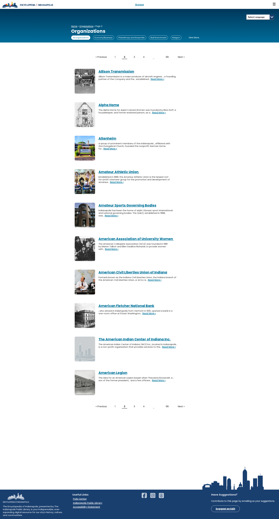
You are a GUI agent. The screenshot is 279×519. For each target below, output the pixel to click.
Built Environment (158, 37)
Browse (139, 4)
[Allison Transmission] (87, 69)
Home (74, 26)
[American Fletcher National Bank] (87, 303)
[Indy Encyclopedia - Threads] (163, 496)
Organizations (86, 26)
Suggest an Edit (225, 508)
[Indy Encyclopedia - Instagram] (154, 496)
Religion (176, 37)
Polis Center (80, 499)
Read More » (157, 79)
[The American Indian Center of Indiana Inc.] (87, 337)
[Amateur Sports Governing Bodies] (87, 203)
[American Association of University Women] (87, 236)
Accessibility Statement (86, 507)
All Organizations (81, 37)
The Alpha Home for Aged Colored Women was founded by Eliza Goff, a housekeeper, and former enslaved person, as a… (137, 111)
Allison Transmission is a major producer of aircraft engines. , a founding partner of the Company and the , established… (137, 78)
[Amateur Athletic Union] (87, 169)
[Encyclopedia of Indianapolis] (27, 4)
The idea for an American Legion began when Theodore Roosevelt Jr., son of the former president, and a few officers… (136, 379)
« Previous (101, 57)
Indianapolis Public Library (87, 503)
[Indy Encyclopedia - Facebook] (146, 496)
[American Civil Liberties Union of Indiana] (87, 270)
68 (167, 57)
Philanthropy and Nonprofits (131, 37)
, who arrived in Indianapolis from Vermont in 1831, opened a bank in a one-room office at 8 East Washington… (135, 312)
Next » (181, 57)
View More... (194, 37)
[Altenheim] (87, 136)
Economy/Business (103, 37)
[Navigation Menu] (274, 4)
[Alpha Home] (87, 102)
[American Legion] (87, 370)
